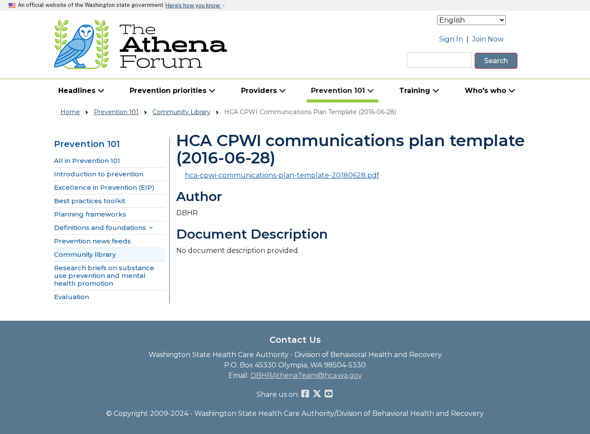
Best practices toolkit (89, 201)
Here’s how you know (193, 5)
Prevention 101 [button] (339, 90)
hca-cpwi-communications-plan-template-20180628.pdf (282, 175)
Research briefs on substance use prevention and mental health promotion (104, 275)
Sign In (451, 39)
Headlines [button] (78, 90)
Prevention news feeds (92, 241)
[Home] (140, 44)
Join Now (488, 39)
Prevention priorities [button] (169, 90)
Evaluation (71, 297)
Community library (85, 254)
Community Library (181, 112)
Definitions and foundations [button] (104, 228)
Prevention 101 (116, 112)
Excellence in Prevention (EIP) (104, 187)
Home (70, 112)
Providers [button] (260, 90)
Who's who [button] (486, 90)
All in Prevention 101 (87, 161)
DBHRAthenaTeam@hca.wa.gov (306, 375)
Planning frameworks (90, 214)
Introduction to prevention (98, 174)
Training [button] (415, 90)
